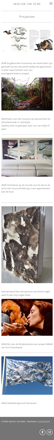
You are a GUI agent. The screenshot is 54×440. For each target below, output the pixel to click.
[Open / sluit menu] (51, 3)
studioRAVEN (44, 421)
